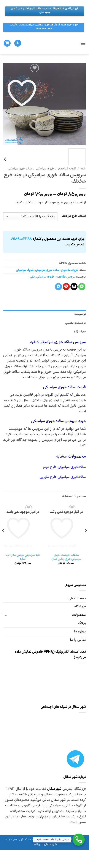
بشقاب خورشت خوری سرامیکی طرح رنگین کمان (66, 557)
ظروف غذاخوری (67, 168)
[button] (83, 43)
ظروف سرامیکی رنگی (42, 277)
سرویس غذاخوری (66, 277)
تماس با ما (78, 640)
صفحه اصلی (77, 598)
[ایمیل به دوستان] (74, 286)
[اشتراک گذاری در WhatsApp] (81, 286)
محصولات (79, 615)
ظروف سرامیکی (45, 168)
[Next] (7, 104)
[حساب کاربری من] (17, 43)
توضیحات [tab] (80, 314)
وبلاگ (82, 623)
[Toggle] (5, 615)
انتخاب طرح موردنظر (74, 216)
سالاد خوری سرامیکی (20, 168)
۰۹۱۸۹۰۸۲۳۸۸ (21, 239)
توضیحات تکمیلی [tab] (75, 323)
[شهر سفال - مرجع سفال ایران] (46, 43)
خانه (83, 168)
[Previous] (79, 104)
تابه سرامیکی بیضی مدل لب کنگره (23, 557)
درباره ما (80, 631)
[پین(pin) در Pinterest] (66, 286)
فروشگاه (80, 606)
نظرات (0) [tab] (80, 332)
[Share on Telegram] (58, 286)
